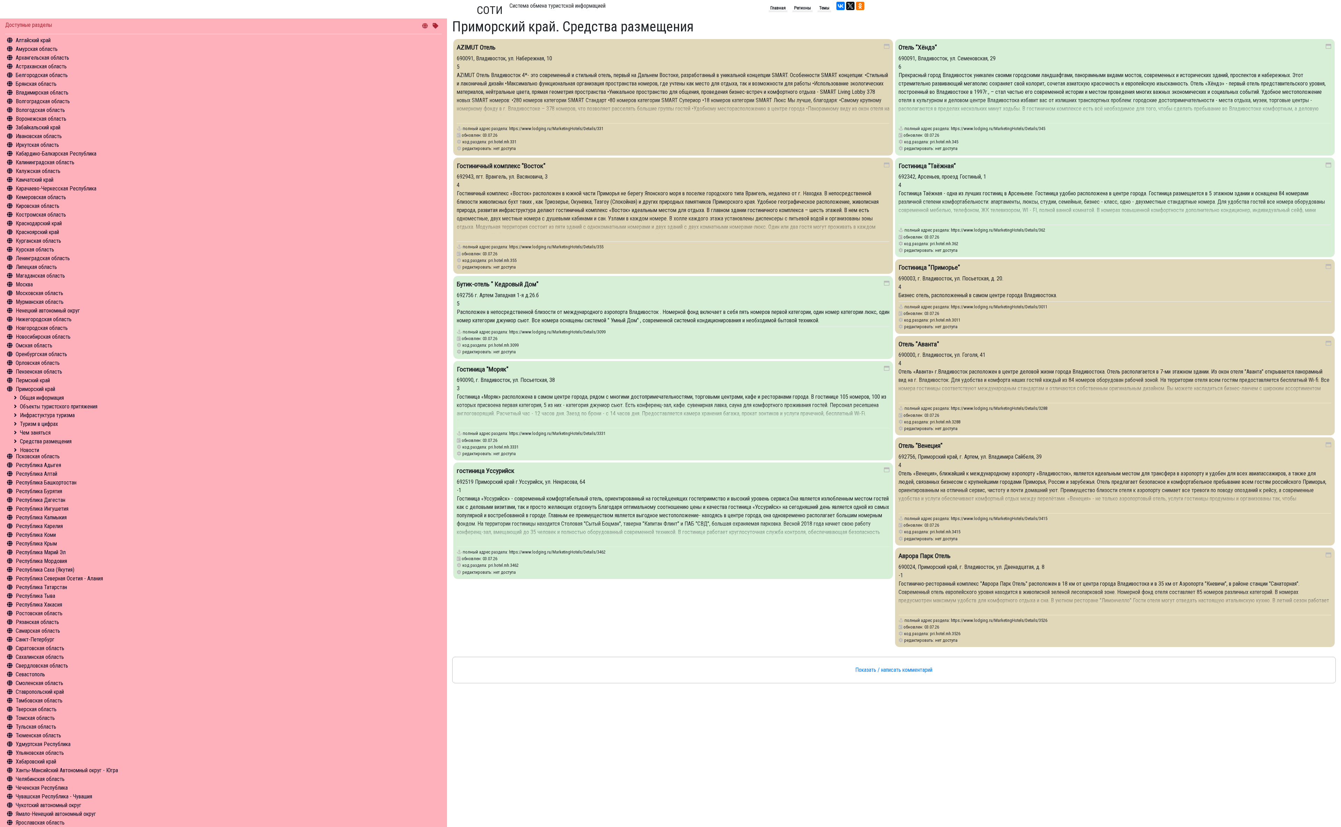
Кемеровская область (41, 197)
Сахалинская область (40, 657)
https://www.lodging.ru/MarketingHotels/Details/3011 (999, 306)
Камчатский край (34, 179)
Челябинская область (40, 779)
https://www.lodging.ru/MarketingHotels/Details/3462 (557, 552)
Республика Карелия (39, 526)
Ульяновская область (40, 753)
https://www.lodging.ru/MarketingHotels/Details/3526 (999, 620)
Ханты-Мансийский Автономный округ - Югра (67, 770)
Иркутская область (37, 145)
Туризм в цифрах (39, 424)
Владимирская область (42, 92)
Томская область (35, 718)
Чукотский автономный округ (48, 805)
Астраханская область (41, 66)
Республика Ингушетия (42, 508)
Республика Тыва (35, 596)
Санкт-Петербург (35, 639)
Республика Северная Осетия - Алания (59, 578)
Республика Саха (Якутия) (45, 569)
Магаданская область (40, 275)
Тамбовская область (39, 700)
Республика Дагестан (40, 500)
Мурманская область (40, 302)
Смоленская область (39, 683)
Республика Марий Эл (41, 552)
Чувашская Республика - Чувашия (54, 796)
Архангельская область (42, 57)
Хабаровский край (36, 761)
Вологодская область (40, 110)
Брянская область (36, 84)
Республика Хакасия (39, 604)
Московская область (39, 293)
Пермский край (33, 380)
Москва (24, 284)
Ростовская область (39, 613)
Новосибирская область (43, 336)
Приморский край (35, 389)
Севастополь (30, 674)
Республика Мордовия (41, 561)
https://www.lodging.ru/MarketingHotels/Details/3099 (557, 331)
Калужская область (38, 171)
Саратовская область (40, 648)
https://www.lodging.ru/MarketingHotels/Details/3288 (999, 408)
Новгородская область (42, 328)
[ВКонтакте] (840, 6)
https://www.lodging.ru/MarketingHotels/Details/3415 (999, 518)
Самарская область (38, 630)
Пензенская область (39, 371)
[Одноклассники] (860, 6)
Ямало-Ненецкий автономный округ (56, 814)
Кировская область (37, 206)
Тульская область (36, 726)
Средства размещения (46, 441)
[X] (850, 6)
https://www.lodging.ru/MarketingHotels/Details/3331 (557, 433)
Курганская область (38, 241)
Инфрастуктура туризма (47, 415)
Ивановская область (39, 136)
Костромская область (41, 214)
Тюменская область (38, 735)
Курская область (35, 249)
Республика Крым (36, 543)
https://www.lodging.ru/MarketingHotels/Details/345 (998, 128)
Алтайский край (33, 40)
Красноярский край (37, 232)
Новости (29, 450)
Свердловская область (42, 665)
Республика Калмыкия (41, 517)
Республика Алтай (36, 474)
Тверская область (36, 709)
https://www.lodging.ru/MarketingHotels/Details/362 (998, 230)
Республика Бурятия (39, 491)
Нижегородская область (44, 319)
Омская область (34, 345)
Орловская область (38, 363)
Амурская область (37, 49)
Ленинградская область (43, 258)
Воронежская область (41, 118)
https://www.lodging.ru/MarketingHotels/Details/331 (556, 128)
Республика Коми (36, 535)
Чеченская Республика (42, 787)
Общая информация (42, 397)
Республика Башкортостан (46, 482)
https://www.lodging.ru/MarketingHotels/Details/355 (556, 246)
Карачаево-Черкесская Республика (56, 188)
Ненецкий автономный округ (48, 310)
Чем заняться (35, 432)
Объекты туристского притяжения (58, 406)
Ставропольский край (40, 692)
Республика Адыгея (38, 465)
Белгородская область (42, 75)
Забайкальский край (38, 127)
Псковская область (38, 456)
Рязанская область (37, 622)
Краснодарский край (39, 223)
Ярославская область (40, 822)
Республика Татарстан (41, 587)
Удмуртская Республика (43, 744)
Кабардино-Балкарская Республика (56, 153)
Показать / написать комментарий (893, 670)
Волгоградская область (43, 101)
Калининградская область (45, 162)
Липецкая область (36, 267)
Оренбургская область (41, 354)
